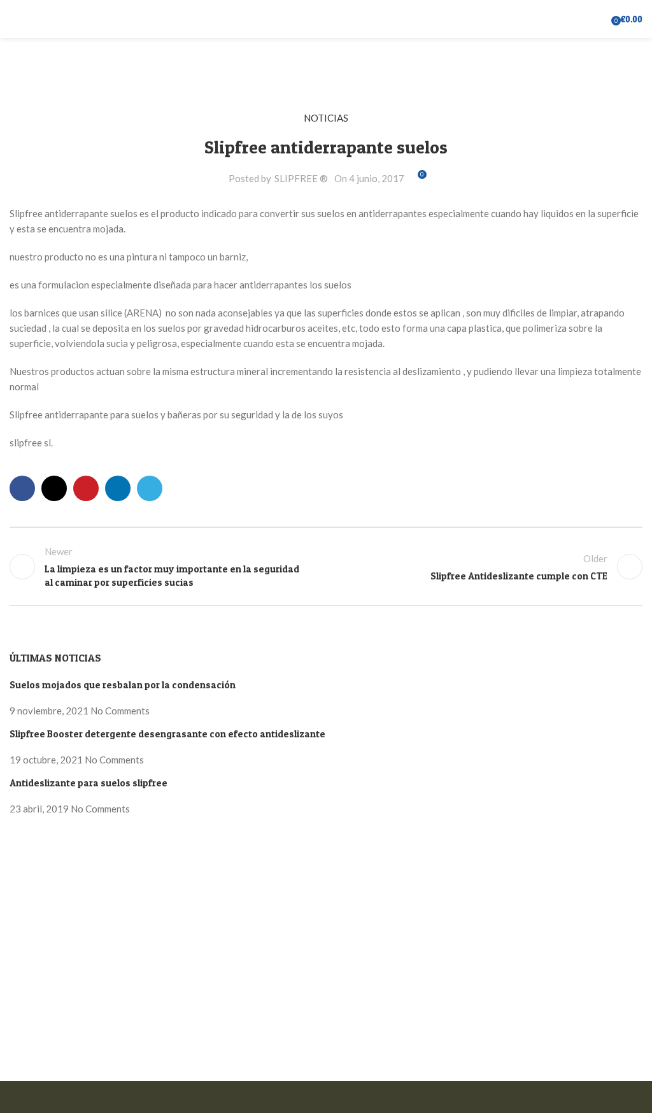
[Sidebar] (16, 1097)
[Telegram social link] (149, 488)
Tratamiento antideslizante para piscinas (95, 985)
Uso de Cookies (92, 1073)
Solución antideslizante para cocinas (86, 1008)
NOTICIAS (326, 118)
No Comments (120, 710)
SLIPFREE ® (301, 178)
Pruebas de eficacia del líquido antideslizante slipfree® (125, 962)
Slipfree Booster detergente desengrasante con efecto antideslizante (167, 734)
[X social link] (54, 488)
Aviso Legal (34, 1073)
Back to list (326, 566)
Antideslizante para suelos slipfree (88, 783)
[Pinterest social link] (86, 488)
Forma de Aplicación (52, 893)
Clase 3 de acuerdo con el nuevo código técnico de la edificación (144, 939)
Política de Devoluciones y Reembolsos (93, 847)
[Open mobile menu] (14, 19)
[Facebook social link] (22, 488)
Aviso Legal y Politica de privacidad (84, 870)
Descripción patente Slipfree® (74, 916)
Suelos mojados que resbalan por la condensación (123, 685)
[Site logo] (326, 18)
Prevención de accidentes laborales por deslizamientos (125, 1031)
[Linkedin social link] (118, 488)
